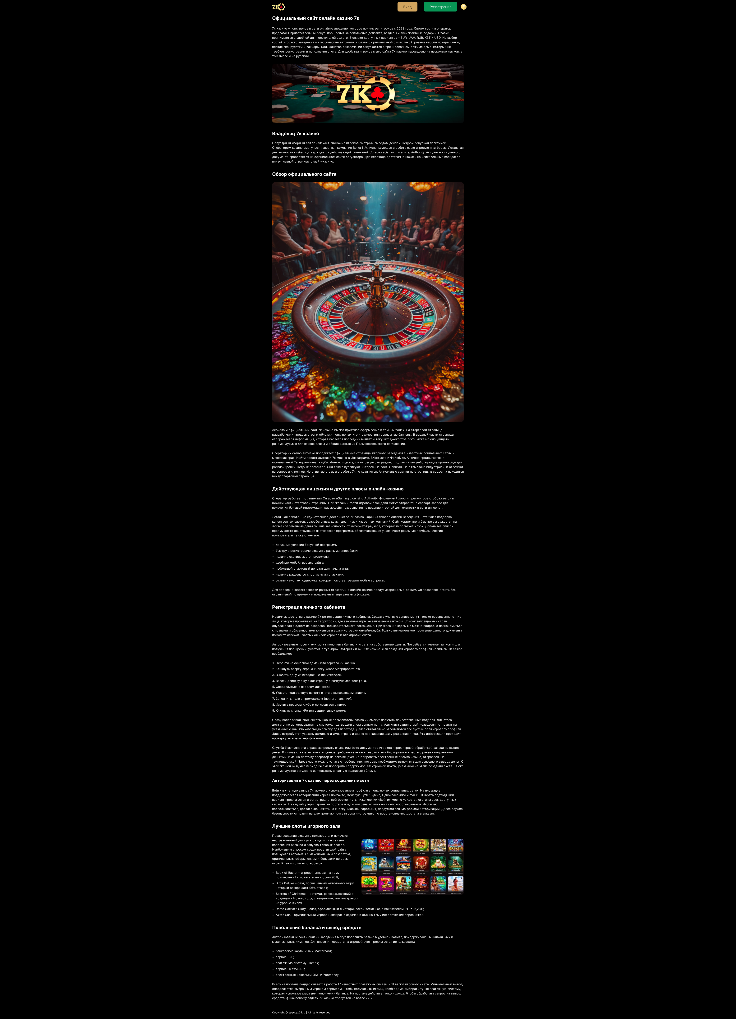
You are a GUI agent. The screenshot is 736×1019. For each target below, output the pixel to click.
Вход (407, 7)
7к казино (399, 51)
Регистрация (440, 7)
